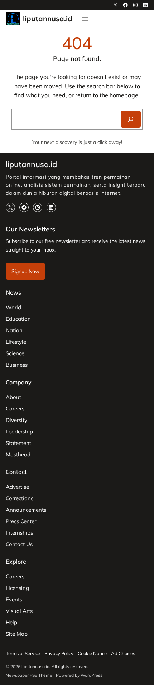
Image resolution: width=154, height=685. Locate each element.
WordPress (91, 675)
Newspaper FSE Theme (29, 675)
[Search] (131, 119)
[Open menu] (85, 19)
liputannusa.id (47, 18)
